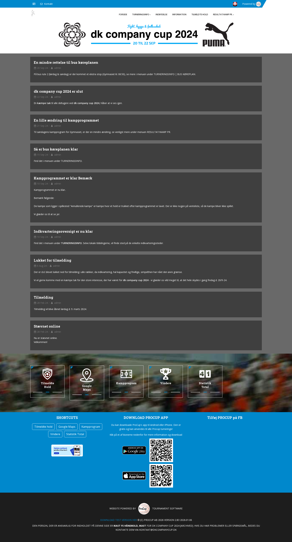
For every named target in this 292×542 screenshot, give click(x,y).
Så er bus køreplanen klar (56, 149)
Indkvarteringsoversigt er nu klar (63, 231)
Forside (123, 14)
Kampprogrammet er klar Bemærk (63, 178)
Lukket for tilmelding (52, 260)
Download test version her (118, 520)
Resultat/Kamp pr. (223, 14)
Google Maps (66, 427)
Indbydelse (161, 14)
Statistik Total (75, 434)
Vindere (55, 434)
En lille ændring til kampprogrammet (66, 120)
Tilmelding (43, 297)
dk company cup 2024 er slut (58, 91)
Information (179, 14)
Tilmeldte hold (199, 14)
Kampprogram (90, 427)
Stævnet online (47, 326)
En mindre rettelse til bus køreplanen (66, 62)
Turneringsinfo (140, 14)
